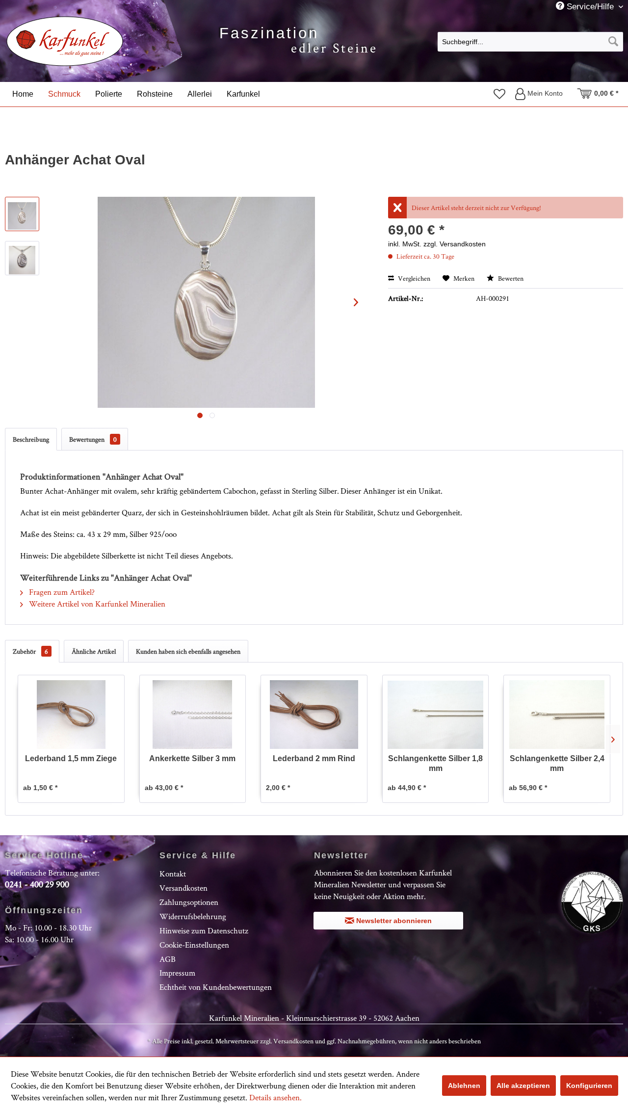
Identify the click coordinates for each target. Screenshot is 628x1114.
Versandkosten (183, 887)
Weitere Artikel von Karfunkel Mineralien (96, 603)
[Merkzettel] (499, 94)
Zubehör (30, 651)
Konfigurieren (589, 1085)
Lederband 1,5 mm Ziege (71, 758)
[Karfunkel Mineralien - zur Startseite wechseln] (65, 41)
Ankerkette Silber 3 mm (192, 758)
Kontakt (172, 873)
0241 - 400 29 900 (37, 884)
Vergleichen (413, 278)
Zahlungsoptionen (188, 902)
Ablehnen (464, 1085)
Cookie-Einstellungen (194, 944)
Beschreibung (31, 439)
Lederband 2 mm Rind (314, 758)
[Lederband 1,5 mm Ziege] (71, 714)
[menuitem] (530, 41)
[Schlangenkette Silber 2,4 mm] (557, 714)
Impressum (177, 972)
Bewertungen (93, 439)
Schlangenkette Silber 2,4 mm (557, 763)
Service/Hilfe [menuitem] (590, 6)
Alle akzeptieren (523, 1085)
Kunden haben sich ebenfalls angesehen (188, 651)
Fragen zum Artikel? (61, 591)
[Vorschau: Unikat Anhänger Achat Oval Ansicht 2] (22, 258)
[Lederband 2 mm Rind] (314, 714)
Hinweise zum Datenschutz (203, 930)
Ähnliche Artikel (94, 651)
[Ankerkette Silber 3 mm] (193, 714)
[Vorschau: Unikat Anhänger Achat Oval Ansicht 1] (22, 214)
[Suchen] (613, 42)
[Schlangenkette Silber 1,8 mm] (436, 714)
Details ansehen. (275, 1097)
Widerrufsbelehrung (192, 916)
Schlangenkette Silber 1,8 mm (435, 763)
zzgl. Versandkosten (454, 244)
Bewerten (510, 278)
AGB (167, 959)
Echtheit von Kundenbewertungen (215, 986)
